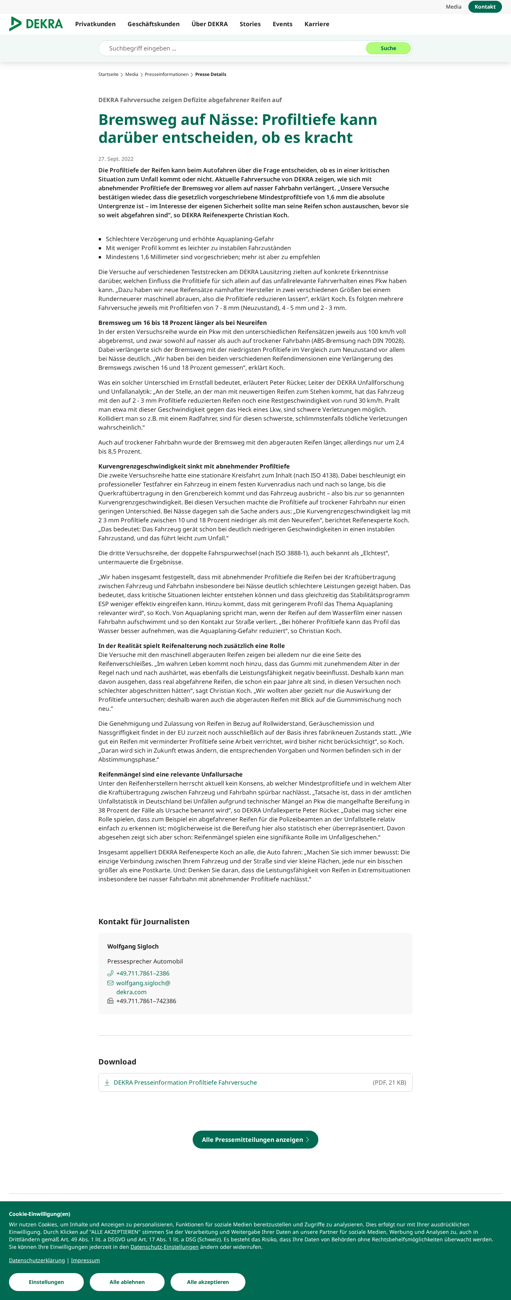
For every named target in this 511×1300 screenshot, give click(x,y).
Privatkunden (95, 24)
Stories (250, 24)
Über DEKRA (210, 24)
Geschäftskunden (154, 24)
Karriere (317, 24)
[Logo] (39, 23)
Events (283, 24)
